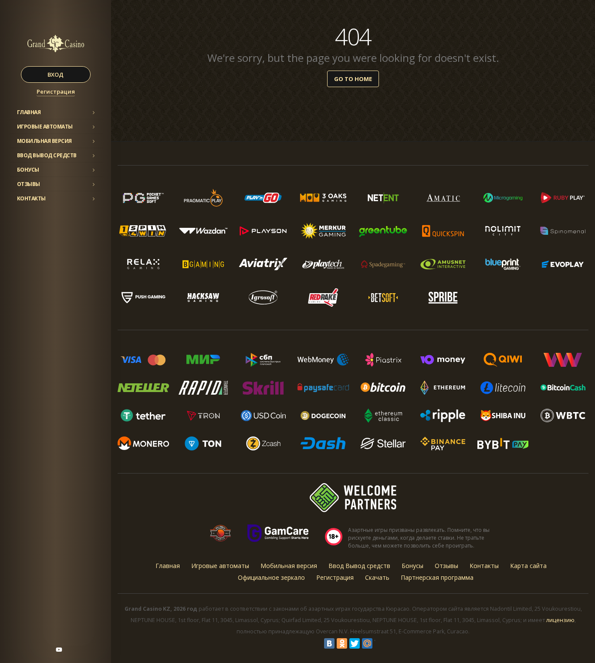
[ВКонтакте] (329, 643)
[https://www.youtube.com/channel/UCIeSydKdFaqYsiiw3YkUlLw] (59, 649)
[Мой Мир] (367, 643)
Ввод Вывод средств (47, 155)
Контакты (31, 198)
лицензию (560, 620)
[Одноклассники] (342, 643)
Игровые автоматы (45, 126)
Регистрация (56, 91)
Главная (29, 112)
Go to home (353, 79)
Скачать (377, 577)
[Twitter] (354, 643)
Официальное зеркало (271, 577)
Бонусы (28, 169)
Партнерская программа (437, 577)
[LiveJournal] (380, 643)
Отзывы (28, 184)
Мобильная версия (44, 141)
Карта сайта (528, 566)
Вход (55, 74)
